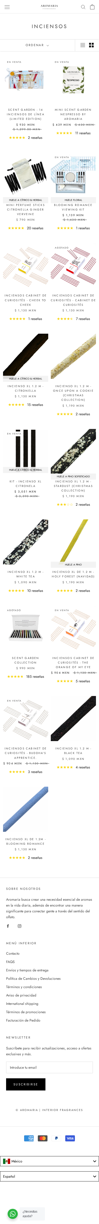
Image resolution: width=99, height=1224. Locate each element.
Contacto (13, 953)
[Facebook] (8, 926)
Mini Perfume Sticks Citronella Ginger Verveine (25, 209)
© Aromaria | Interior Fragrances (49, 1110)
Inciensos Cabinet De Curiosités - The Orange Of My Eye (73, 662)
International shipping (22, 1003)
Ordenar (35, 45)
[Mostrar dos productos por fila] (91, 45)
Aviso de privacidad (21, 995)
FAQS (10, 961)
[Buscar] (83, 7)
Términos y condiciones (24, 986)
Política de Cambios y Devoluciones (33, 978)
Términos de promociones (26, 1011)
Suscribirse (25, 1084)
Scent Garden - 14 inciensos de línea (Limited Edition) (25, 114)
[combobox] (49, 1161)
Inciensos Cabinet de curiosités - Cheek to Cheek (26, 300)
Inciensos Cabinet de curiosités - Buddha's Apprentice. (26, 753)
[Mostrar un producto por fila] (82, 45)
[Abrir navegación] (7, 7)
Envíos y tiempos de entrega (27, 970)
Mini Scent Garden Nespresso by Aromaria (73, 114)
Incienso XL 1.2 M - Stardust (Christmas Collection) (73, 486)
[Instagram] (19, 926)
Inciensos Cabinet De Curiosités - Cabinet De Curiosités (73, 300)
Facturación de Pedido (23, 1020)
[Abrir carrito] (92, 6)
